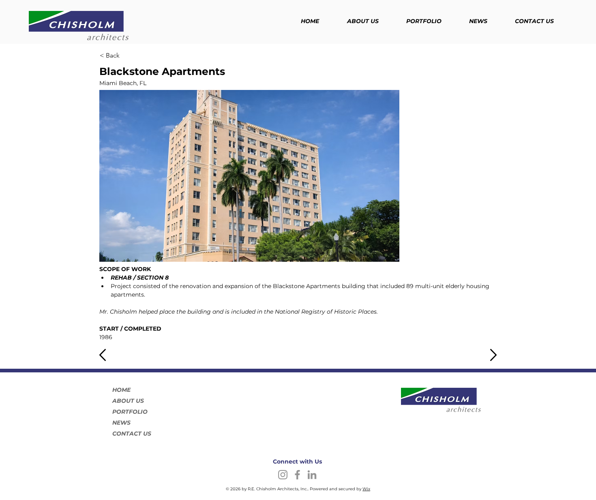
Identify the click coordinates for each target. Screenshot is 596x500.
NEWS (121, 422)
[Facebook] (297, 474)
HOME (121, 389)
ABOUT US (128, 400)
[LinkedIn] (312, 474)
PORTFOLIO (130, 411)
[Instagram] (283, 474)
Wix (366, 488)
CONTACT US (131, 433)
